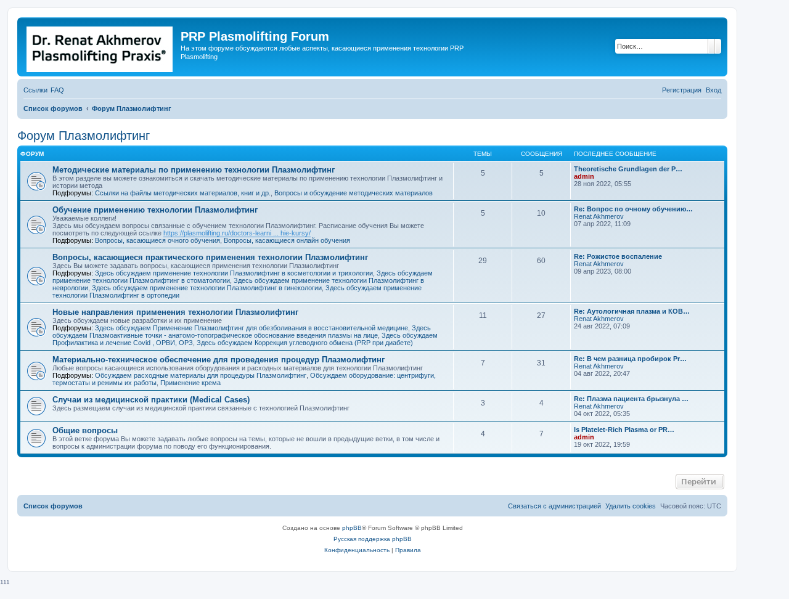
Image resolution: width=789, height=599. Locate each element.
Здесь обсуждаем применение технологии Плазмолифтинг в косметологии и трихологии (234, 273)
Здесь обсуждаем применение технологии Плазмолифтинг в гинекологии (207, 287)
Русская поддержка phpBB (372, 539)
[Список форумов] (100, 46)
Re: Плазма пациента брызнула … (631, 398)
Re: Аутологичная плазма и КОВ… (632, 311)
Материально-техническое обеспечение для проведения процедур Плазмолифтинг (218, 359)
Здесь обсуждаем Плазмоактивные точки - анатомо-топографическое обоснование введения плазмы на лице (241, 331)
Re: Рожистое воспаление (618, 256)
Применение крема (190, 382)
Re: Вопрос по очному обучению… (633, 209)
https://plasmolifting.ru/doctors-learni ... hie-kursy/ (237, 233)
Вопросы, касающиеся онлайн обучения (287, 240)
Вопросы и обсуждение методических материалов (353, 193)
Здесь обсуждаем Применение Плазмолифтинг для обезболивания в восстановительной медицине (251, 328)
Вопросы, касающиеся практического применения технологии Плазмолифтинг (210, 257)
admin (584, 176)
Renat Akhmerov (599, 216)
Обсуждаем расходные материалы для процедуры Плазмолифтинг (200, 375)
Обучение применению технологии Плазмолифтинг (155, 209)
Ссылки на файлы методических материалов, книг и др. (183, 193)
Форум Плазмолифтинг (83, 135)
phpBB (352, 527)
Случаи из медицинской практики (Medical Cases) (151, 399)
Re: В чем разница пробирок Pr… (630, 358)
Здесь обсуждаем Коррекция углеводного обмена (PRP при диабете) (305, 342)
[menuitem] (57, 90)
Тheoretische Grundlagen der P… (628, 169)
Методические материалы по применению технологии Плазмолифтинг (193, 169)
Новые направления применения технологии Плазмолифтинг (175, 312)
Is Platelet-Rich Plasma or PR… (624, 429)
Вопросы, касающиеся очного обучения (157, 240)
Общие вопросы (85, 430)
